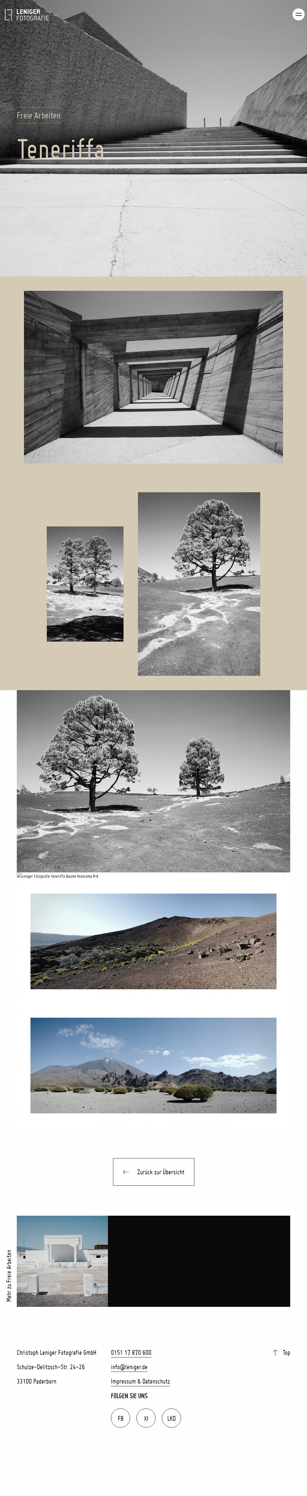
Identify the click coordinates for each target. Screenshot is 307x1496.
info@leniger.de (129, 1367)
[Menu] (299, 14)
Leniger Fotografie (27, 15)
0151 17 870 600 (131, 1352)
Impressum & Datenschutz (140, 1381)
